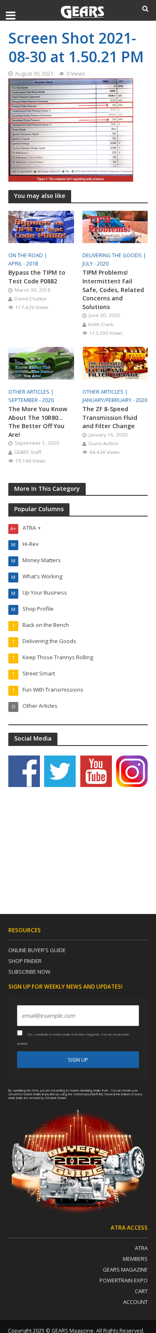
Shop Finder (25, 961)
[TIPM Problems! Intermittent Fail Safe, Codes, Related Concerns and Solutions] (115, 226)
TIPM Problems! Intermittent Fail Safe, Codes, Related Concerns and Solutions (113, 289)
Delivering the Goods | (114, 255)
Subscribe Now (29, 971)
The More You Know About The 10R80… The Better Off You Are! (37, 422)
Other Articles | (31, 391)
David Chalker (30, 298)
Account (135, 1302)
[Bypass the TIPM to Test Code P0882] (41, 226)
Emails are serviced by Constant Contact (41, 1098)
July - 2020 (95, 263)
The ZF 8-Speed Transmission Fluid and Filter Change (109, 417)
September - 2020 (31, 400)
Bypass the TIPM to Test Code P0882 (36, 276)
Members (135, 1258)
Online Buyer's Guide (37, 950)
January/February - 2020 (114, 400)
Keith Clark (100, 324)
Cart (141, 1291)
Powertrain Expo (123, 1280)
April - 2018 (23, 263)
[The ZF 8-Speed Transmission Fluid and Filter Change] (115, 362)
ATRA (141, 1248)
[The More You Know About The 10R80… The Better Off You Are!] (41, 362)
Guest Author (103, 443)
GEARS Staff (27, 452)
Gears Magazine (125, 1269)
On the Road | (28, 255)
